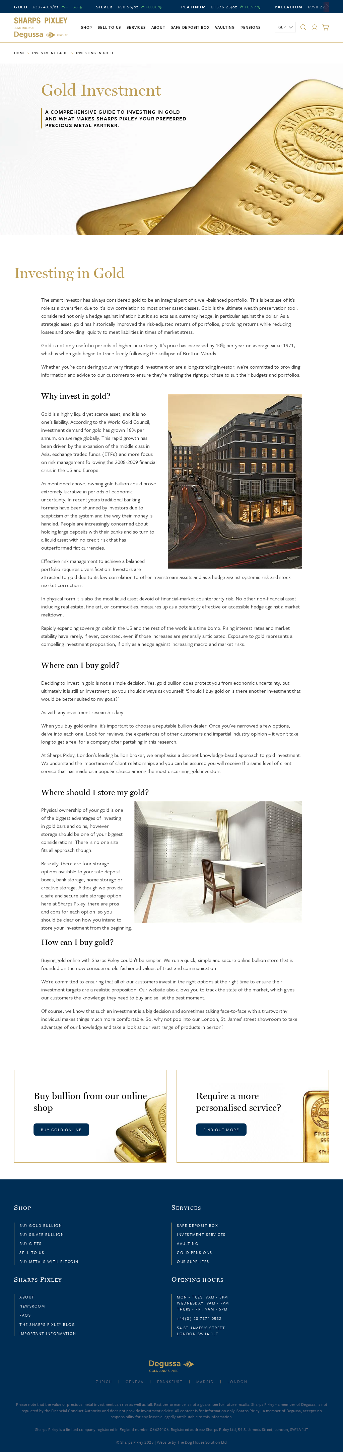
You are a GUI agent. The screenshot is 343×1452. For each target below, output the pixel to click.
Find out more (221, 1129)
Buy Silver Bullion (41, 1234)
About (158, 27)
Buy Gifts (30, 1243)
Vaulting (224, 27)
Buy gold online (61, 1129)
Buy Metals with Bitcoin (49, 1261)
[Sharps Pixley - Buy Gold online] (41, 28)
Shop (86, 27)
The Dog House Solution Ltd (202, 1442)
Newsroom (32, 1306)
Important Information (47, 1333)
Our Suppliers (193, 1261)
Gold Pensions (194, 1252)
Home (19, 53)
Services (136, 27)
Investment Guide (50, 53)
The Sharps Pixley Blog (47, 1324)
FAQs (25, 1315)
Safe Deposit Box (190, 27)
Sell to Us (31, 1252)
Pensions (251, 27)
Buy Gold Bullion (40, 1225)
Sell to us (109, 27)
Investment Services (201, 1234)
